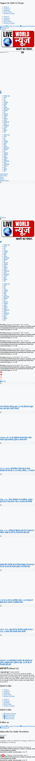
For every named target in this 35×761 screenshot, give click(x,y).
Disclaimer (7, 10)
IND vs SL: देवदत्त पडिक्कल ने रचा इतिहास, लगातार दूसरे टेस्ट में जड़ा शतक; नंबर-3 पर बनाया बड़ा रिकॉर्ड (16, 500)
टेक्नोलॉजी (6, 125)
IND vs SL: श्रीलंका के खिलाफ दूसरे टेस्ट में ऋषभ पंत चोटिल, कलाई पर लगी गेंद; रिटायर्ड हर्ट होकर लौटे (17, 531)
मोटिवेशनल (6, 122)
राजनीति (6, 102)
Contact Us (7, 8)
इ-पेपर (5, 120)
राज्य (5, 101)
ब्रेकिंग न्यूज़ (7, 96)
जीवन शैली (6, 109)
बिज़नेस (5, 110)
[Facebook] (17, 372)
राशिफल (6, 115)
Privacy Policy (8, 12)
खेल (5, 132)
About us (6, 7)
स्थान (5, 97)
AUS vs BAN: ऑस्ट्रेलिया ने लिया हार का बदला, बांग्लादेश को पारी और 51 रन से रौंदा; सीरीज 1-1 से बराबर (17, 469)
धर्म (4, 112)
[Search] (22, 52)
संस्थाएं (5, 127)
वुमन (5, 128)
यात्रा (5, 117)
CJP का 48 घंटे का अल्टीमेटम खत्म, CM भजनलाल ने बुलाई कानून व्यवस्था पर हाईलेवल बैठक (16, 601)
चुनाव (5, 123)
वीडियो (5, 130)
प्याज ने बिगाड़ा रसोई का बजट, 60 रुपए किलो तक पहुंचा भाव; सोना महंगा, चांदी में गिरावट (16, 407)
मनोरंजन (6, 114)
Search (2, 52)
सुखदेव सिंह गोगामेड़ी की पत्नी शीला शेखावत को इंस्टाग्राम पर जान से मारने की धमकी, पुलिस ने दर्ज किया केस (17, 565)
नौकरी (5, 104)
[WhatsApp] (17, 377)
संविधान (6, 119)
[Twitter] (17, 374)
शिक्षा (5, 105)
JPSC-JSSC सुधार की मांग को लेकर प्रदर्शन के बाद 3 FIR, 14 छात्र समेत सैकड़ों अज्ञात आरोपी (16, 630)
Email (2, 735)
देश (4, 99)
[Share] (17, 379)
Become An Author (9, 13)
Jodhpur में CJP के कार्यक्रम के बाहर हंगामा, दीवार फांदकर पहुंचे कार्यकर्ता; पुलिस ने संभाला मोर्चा (16, 438)
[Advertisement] (17, 72)
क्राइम (5, 107)
